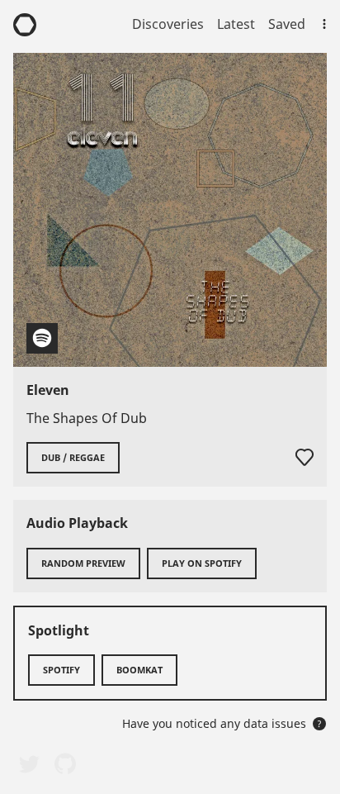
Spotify (61, 669)
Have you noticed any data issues (222, 723)
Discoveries (168, 24)
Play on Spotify (202, 563)
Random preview (83, 563)
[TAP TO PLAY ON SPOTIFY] (170, 210)
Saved (286, 24)
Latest (236, 24)
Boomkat (139, 669)
